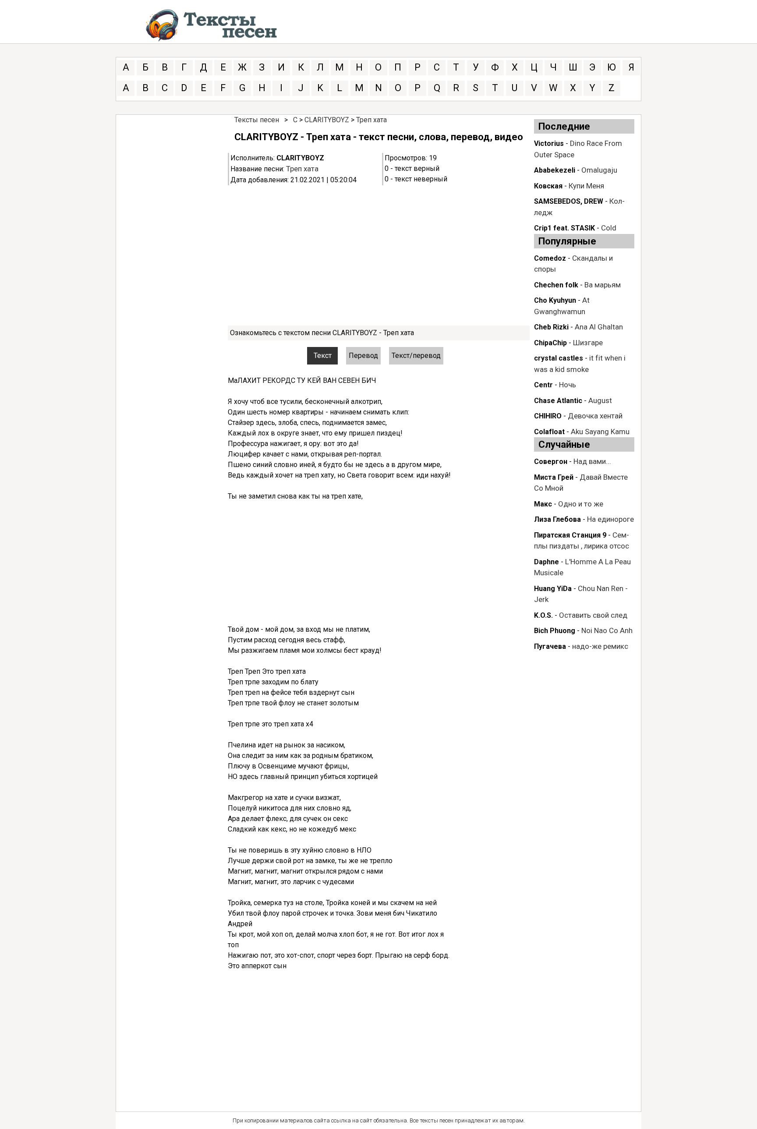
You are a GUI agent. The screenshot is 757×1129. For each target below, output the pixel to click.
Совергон (550, 461)
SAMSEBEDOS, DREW (568, 201)
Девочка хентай (595, 415)
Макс (543, 504)
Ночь (567, 384)
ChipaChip (550, 343)
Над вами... (592, 461)
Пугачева (550, 646)
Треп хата (371, 120)
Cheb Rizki (551, 327)
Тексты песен (256, 120)
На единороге (610, 519)
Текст (323, 355)
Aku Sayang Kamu (600, 431)
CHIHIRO (548, 416)
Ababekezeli (554, 170)
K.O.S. (543, 615)
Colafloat (549, 432)
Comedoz (550, 258)
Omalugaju (599, 170)
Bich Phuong (554, 630)
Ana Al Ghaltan (599, 326)
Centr (543, 385)
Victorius (549, 143)
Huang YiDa (553, 588)
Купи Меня (586, 185)
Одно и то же (580, 503)
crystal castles (558, 358)
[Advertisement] (379, 255)
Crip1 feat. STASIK (564, 228)
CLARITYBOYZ (326, 120)
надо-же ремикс (600, 646)
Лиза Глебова (557, 519)
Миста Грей (553, 477)
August (600, 400)
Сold (608, 227)
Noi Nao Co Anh (607, 630)
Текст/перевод (416, 355)
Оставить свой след (593, 615)
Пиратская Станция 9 (570, 535)
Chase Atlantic (558, 400)
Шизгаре (588, 342)
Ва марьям (602, 284)
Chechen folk (556, 285)
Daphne (546, 562)
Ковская (548, 186)
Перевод (363, 355)
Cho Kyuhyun (555, 300)
